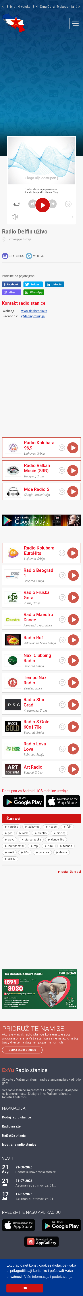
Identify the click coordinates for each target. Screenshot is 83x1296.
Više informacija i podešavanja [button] (48, 1277)
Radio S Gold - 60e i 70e (38, 724)
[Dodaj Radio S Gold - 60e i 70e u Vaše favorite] (62, 727)
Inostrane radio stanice (19, 1144)
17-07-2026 (23, 1194)
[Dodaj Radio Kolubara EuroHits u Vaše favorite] (62, 553)
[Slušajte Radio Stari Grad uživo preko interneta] (73, 704)
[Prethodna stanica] (32, 203)
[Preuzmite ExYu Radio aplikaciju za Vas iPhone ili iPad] (63, 801)
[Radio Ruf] (12, 640)
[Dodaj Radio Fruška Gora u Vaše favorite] (62, 597)
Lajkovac (30, 453)
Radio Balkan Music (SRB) (37, 468)
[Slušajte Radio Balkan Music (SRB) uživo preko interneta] (72, 470)
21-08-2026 (23, 1167)
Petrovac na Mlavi (35, 643)
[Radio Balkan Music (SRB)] (13, 471)
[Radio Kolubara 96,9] (13, 448)
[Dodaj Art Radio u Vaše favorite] (62, 769)
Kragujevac (31, 710)
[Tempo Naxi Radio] (12, 683)
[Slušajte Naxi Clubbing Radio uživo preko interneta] (73, 660)
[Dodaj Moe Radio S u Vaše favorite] (62, 491)
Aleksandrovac (33, 625)
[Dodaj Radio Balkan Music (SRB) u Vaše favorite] (62, 470)
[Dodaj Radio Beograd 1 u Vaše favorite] (62, 575)
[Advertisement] (41, 83)
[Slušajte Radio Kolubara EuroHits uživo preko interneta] (72, 553)
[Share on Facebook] (12, 286)
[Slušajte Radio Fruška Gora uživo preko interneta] (73, 597)
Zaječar (28, 688)
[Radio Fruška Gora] (12, 597)
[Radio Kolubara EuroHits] (13, 553)
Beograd (29, 476)
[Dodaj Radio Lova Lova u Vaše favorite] (62, 749)
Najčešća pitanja (14, 1135)
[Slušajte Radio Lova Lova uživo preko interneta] (73, 748)
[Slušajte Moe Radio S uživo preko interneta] (72, 491)
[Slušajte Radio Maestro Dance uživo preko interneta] (73, 619)
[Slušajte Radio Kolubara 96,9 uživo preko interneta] (72, 447)
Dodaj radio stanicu (22, 1050)
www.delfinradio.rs (34, 311)
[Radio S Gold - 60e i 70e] (12, 727)
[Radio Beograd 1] (12, 575)
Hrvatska (23, 6)
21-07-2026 (23, 1181)
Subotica (29, 754)
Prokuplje (15, 239)
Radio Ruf (33, 637)
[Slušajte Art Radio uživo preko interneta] (73, 769)
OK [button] (25, 1288)
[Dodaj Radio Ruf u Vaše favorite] (62, 640)
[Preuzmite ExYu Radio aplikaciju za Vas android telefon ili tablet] (23, 801)
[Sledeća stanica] (52, 203)
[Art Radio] (12, 769)
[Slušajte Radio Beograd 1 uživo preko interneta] (73, 575)
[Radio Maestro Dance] (12, 620)
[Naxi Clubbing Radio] (12, 660)
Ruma (27, 603)
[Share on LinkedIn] (55, 286)
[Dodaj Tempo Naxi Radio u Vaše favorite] (62, 682)
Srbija (11, 6)
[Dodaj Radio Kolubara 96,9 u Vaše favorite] (62, 447)
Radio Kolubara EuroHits (39, 550)
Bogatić (29, 772)
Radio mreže (11, 1126)
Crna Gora (47, 6)
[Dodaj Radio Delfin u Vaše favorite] (68, 204)
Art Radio (33, 767)
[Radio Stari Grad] (12, 705)
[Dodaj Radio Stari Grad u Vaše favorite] (62, 704)
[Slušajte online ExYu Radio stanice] (13, 23)
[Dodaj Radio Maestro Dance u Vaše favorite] (62, 619)
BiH (35, 6)
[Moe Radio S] (13, 492)
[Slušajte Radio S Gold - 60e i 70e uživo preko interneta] (73, 726)
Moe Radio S (36, 489)
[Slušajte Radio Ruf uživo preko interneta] (73, 639)
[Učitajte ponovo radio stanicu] (16, 204)
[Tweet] (34, 286)
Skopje (28, 495)
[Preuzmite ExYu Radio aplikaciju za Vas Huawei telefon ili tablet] (41, 1242)
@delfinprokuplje (33, 316)
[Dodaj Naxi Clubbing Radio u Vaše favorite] (62, 660)
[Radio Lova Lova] (12, 749)
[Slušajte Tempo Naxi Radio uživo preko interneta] (73, 682)
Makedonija (65, 6)
